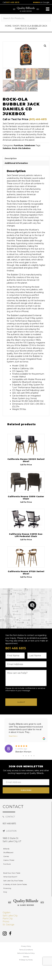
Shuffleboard (8, 852)
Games (6, 856)
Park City (8, 918)
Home (8, 26)
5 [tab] (34, 755)
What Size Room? (10, 877)
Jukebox (7, 148)
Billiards (6, 849)
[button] (47, 9)
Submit (21, 702)
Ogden (7, 912)
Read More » (13, 736)
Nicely (30, 960)
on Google (44, 2)
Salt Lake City (10, 915)
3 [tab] (28, 755)
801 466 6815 (12, 2)
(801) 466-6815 (38, 119)
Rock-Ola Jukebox (21, 148)
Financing (7, 888)
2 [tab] (26, 755)
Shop (16, 26)
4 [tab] (31, 755)
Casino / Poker (8, 860)
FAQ (5, 892)
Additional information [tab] (16, 163)
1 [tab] (23, 755)
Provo (6, 921)
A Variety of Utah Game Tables (15, 884)
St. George (8, 924)
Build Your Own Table (11, 873)
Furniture (18, 145)
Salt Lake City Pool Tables (13, 881)
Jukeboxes (29, 145)
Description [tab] (11, 158)
